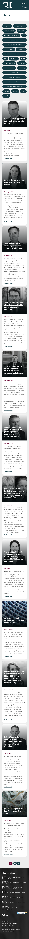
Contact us (23, 3)
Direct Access (8, 49)
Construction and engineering (11, 35)
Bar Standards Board (15, 929)
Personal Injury (14, 72)
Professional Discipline (14, 77)
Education (21, 49)
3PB (7, 26)
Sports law (6, 96)
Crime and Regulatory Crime (14, 44)
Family (5, 58)
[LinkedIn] (7, 915)
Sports (23, 91)
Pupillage (6, 91)
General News (13, 58)
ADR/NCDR (20, 26)
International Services (9, 68)
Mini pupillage (21, 68)
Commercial (21, 30)
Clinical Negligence (9, 30)
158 (15, 863)
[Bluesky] (3, 915)
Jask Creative (11, 931)
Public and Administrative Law (14, 86)
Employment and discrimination (14, 54)
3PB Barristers (7, 5)
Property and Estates (14, 82)
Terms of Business (7, 927)
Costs (23, 35)
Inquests (23, 58)
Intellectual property (9, 63)
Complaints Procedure (8, 925)
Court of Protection (14, 40)
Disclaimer (5, 923)
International (22, 63)
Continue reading (8, 158)
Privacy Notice (13, 923)
